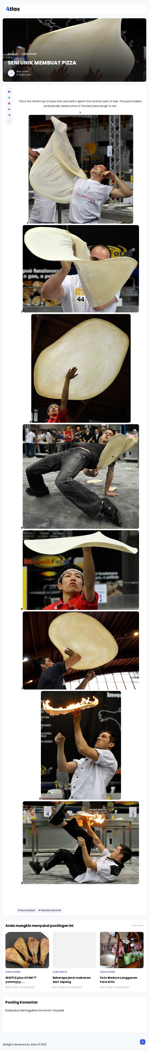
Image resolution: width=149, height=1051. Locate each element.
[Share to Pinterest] (9, 103)
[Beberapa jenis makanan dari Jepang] (74, 950)
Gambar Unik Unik (51, 910)
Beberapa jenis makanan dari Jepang (72, 980)
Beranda (13, 54)
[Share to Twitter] (9, 98)
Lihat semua (138, 925)
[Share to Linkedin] (9, 109)
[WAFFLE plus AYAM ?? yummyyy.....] (27, 950)
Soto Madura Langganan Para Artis (118, 980)
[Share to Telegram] (9, 115)
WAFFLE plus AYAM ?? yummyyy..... (21, 980)
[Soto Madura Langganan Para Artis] (122, 950)
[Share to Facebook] (9, 92)
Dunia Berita (60, 972)
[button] (9, 121)
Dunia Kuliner (29, 54)
